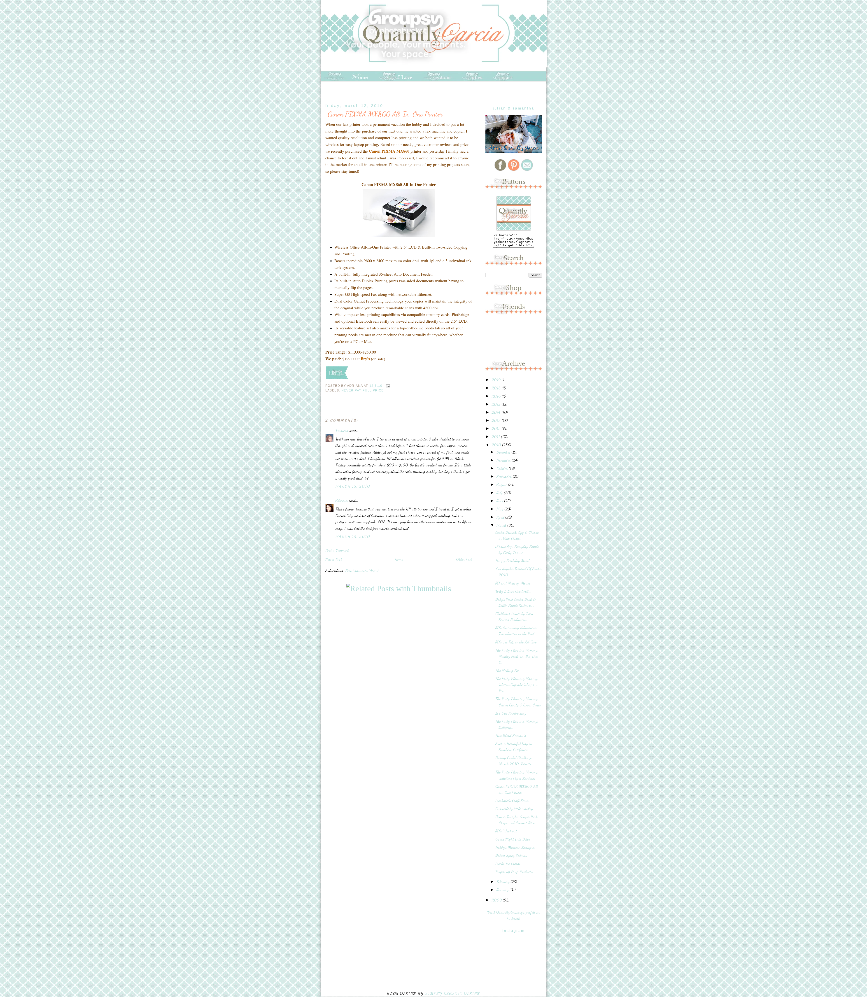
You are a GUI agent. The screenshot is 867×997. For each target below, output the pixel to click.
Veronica (342, 430)
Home (399, 559)
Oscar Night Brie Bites (512, 838)
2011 (496, 436)
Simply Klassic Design (452, 993)
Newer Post (333, 559)
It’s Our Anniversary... (512, 712)
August (502, 484)
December (503, 452)
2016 (497, 396)
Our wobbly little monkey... (515, 808)
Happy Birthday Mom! (512, 560)
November (504, 460)
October (502, 468)
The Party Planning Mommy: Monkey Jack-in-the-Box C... (516, 656)
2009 (497, 899)
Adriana (342, 500)
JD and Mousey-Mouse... (514, 582)
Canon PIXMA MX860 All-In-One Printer (385, 114)
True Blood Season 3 (510, 735)
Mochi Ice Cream (507, 863)
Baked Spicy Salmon (511, 855)
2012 (497, 428)
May (500, 508)
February (503, 881)
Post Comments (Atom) (361, 570)
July (500, 492)
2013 (497, 420)
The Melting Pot (507, 670)
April (500, 517)
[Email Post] (387, 385)
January (503, 889)
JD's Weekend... (507, 830)
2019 (497, 379)
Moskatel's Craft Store (511, 800)
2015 (496, 404)
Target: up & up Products (514, 871)
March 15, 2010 (353, 486)
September (504, 476)
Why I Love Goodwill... (513, 591)
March (501, 525)
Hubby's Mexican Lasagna (515, 847)
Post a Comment (337, 549)
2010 (497, 444)
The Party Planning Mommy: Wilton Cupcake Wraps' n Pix (516, 684)
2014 (496, 412)
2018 (497, 387)
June (500, 500)
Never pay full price (362, 390)
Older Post (464, 559)
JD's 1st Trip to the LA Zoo (516, 641)
